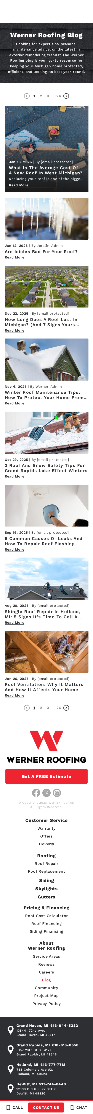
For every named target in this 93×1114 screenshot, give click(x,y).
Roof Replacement (46, 871)
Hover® (46, 844)
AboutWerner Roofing (46, 945)
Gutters (46, 896)
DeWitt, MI (26, 1084)
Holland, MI (27, 1064)
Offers (46, 836)
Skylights (46, 888)
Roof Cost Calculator (46, 915)
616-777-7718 (53, 1064)
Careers (46, 972)
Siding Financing (46, 931)
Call (18, 1107)
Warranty (46, 828)
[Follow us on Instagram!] (57, 792)
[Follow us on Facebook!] (36, 792)
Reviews (46, 964)
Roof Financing (46, 923)
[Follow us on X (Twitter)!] (46, 792)
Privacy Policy (46, 1003)
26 (58, 96)
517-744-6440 (52, 1084)
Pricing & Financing (46, 907)
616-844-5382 (64, 1025)
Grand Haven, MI (32, 1025)
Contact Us (46, 1107)
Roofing (46, 855)
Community (46, 987)
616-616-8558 (65, 1045)
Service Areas (46, 956)
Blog (46, 980)
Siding (46, 880)
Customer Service (46, 820)
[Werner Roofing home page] (46, 747)
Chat (81, 1107)
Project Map (46, 995)
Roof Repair (46, 863)
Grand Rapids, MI (33, 1045)
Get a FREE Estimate (47, 776)
